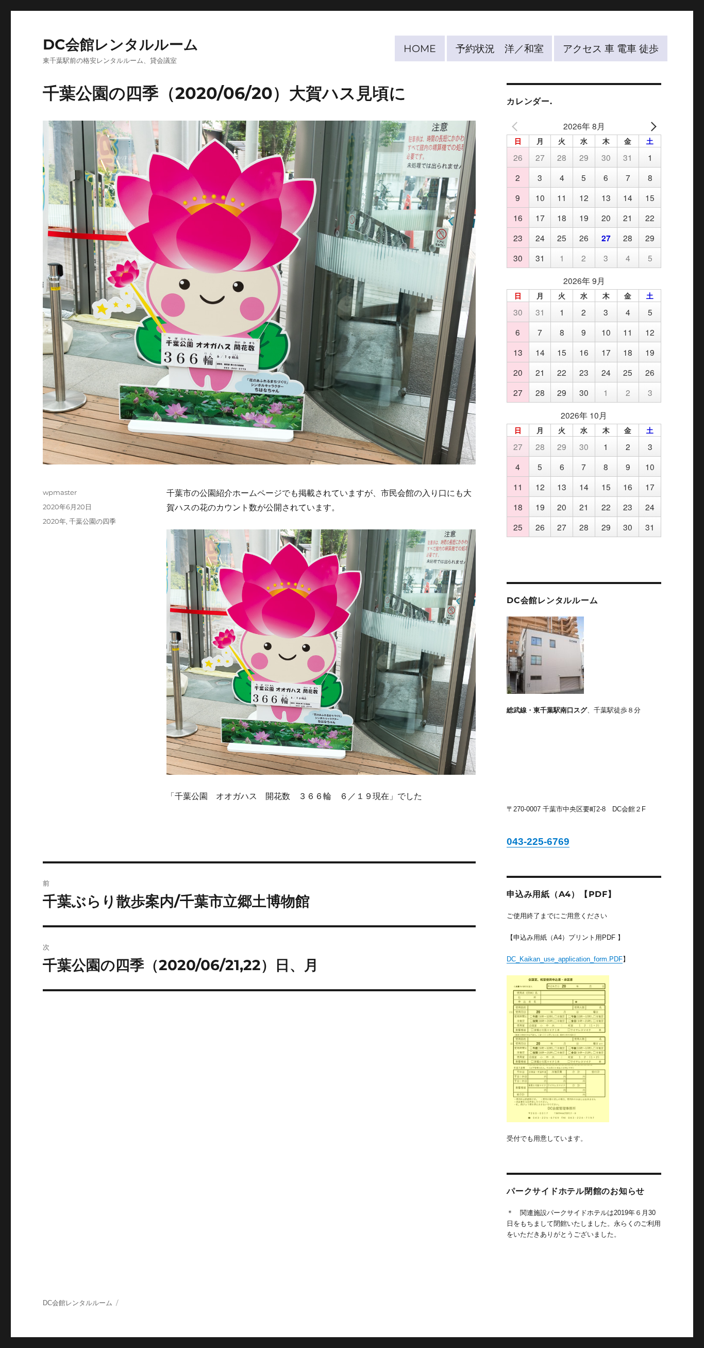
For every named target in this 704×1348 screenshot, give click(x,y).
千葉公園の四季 (92, 521)
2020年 (54, 521)
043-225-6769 (538, 841)
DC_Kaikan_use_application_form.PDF (565, 959)
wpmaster (60, 492)
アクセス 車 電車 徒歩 (611, 48)
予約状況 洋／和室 (500, 48)
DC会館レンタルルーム (120, 44)
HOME (420, 48)
